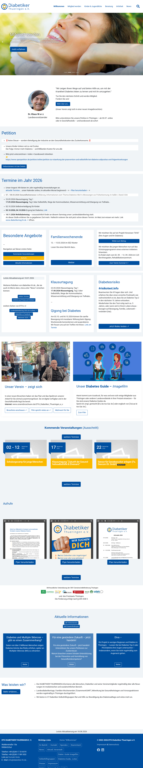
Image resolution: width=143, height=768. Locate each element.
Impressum (53, 763)
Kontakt (54, 745)
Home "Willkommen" (68, 740)
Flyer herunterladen (25, 562)
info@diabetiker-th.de (17, 760)
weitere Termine (24, 296)
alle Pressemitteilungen (71, 626)
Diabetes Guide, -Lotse (67, 759)
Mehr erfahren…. (11, 692)
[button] (2, 42)
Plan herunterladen (79, 190)
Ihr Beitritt (43, 745)
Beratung (109, 6)
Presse (42, 763)
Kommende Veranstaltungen (23, 254)
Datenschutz (113, 745)
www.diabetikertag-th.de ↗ (17, 220)
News (128, 6)
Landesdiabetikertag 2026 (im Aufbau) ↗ (23, 310)
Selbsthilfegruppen (47, 759)
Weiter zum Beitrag (119, 241)
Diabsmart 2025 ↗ (24, 317)
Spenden (64, 745)
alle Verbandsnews (71, 623)
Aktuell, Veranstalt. (55, 750)
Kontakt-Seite (14, 757)
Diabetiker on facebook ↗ (23, 314)
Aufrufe (23, 258)
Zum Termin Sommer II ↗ (119, 263)
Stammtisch (76, 745)
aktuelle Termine (13, 190)
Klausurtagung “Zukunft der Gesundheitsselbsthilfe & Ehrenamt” (70, 463)
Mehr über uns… (63, 104)
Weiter (71, 262)
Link (45, 210)
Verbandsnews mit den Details (14, 166)
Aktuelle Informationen (23, 263)
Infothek (119, 6)
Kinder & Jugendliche (93, 6)
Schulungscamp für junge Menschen (25, 461)
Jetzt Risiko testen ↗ (119, 326)
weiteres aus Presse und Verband (23, 300)
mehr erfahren (18, 49)
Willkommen (58, 6)
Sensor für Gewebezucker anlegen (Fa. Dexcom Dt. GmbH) (117, 463)
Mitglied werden (74, 6)
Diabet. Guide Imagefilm (68, 754)
